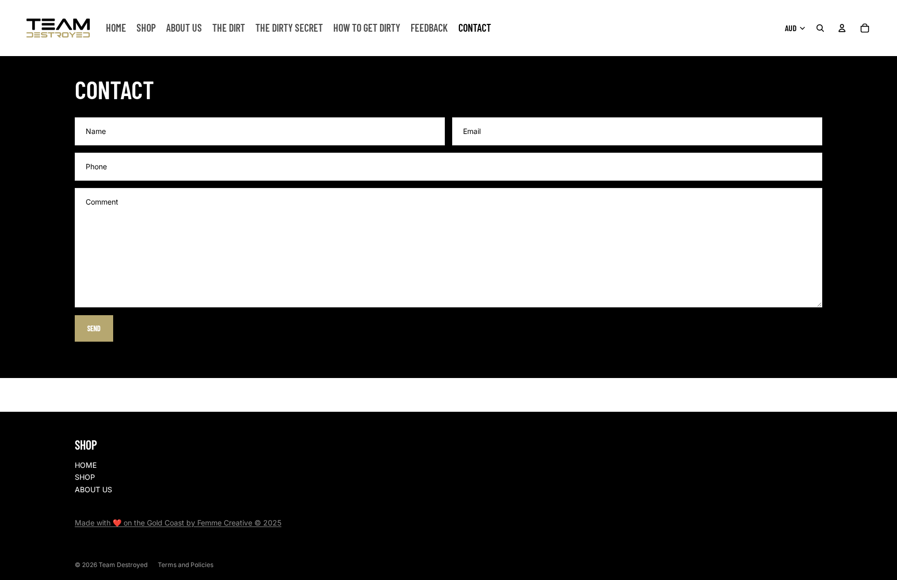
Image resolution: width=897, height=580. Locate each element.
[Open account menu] (842, 28)
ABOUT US (93, 489)
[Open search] (820, 28)
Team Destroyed (123, 565)
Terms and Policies (185, 565)
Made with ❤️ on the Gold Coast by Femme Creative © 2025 (178, 522)
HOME (86, 465)
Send (94, 328)
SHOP (85, 477)
